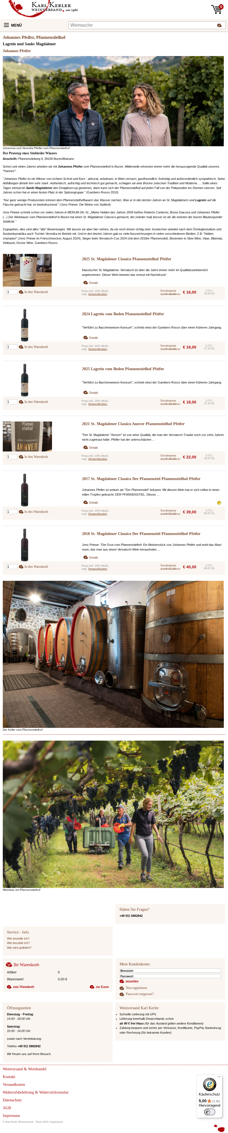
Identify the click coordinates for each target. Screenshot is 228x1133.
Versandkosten (97, 294)
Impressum (56, 1122)
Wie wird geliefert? (19, 947)
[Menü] (219, 1078)
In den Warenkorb (36, 292)
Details (93, 282)
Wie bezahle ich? (18, 943)
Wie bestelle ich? (18, 938)
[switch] (209, 1112)
